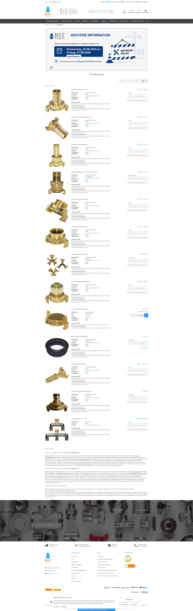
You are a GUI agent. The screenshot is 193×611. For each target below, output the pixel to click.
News (46, 2)
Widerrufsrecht (74, 562)
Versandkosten (74, 567)
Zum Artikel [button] (144, 347)
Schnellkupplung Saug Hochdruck (80, 144)
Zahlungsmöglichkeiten (76, 564)
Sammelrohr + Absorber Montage (105, 559)
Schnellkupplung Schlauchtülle (79, 89)
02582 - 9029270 (106, 2)
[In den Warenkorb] (146, 315)
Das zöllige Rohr (101, 567)
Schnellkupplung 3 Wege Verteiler (80, 254)
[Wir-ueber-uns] (68, 11)
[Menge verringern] (132, 315)
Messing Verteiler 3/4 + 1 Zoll (79, 418)
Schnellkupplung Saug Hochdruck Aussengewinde (84, 172)
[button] (57, 2)
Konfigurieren (124, 604)
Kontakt (50, 2)
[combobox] (138, 96)
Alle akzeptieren (129, 599)
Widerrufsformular (75, 573)
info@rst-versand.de (53, 573)
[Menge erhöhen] (137, 315)
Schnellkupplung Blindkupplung (79, 309)
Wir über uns (74, 578)
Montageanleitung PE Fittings (104, 564)
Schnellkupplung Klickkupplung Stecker (81, 391)
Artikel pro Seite (134, 81)
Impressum (56, 606)
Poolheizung (100, 556)
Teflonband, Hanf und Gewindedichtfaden (107, 570)
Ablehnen (134, 604)
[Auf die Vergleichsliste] (146, 318)
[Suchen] (112, 11)
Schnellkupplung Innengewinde (79, 227)
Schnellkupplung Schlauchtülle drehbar (81, 117)
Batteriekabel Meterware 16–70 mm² (106, 573)
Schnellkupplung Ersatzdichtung (79, 336)
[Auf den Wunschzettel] (146, 320)
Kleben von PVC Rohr (102, 562)
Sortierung (122, 81)
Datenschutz (64, 606)
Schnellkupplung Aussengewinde (79, 199)
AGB (72, 559)
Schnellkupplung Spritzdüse (78, 364)
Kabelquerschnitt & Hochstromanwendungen (108, 576)
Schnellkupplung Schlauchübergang (80, 281)
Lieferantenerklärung (76, 581)
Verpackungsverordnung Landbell (78, 570)
